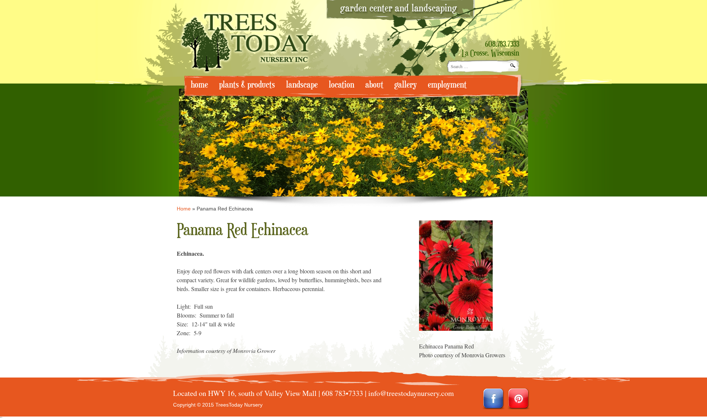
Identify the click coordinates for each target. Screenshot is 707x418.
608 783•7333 (342, 393)
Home (184, 209)
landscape (302, 85)
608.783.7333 (502, 44)
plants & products (247, 85)
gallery (405, 85)
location (341, 85)
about (374, 85)
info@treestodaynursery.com (411, 393)
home (199, 85)
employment (447, 85)
